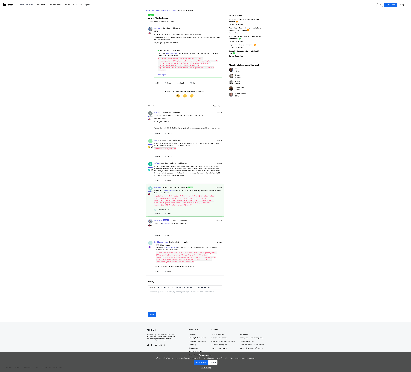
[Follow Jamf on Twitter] (148, 345)
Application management (219, 345)
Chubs (237, 75)
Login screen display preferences (241, 45)
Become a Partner (195, 351)
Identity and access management (251, 338)
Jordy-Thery (239, 87)
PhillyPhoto (158, 187)
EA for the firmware (171, 53)
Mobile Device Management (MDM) (223, 341)
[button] (390, 5)
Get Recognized (69, 5)
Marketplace (193, 348)
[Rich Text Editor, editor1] (185, 300)
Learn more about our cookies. (244, 358)
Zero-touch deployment (219, 338)
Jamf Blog (192, 345)
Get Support (40, 5)
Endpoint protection (247, 341)
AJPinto (157, 163)
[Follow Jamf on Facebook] (165, 345)
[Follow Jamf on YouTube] (156, 345)
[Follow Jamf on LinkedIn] (152, 345)
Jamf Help (192, 334)
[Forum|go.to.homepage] (8, 4)
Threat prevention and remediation (252, 345)
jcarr (155, 140)
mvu (236, 69)
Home (148, 10)
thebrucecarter (240, 94)
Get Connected (54, 5)
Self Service (244, 334)
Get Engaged (84, 5)
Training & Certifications (197, 338)
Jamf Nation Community (197, 341)
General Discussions (26, 5)
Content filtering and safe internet (251, 348)
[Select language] (381, 5)
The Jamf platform (217, 334)
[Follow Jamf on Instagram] (160, 345)
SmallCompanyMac (161, 242)
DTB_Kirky (157, 112)
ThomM (237, 81)
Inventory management (219, 348)
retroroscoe (158, 28)
